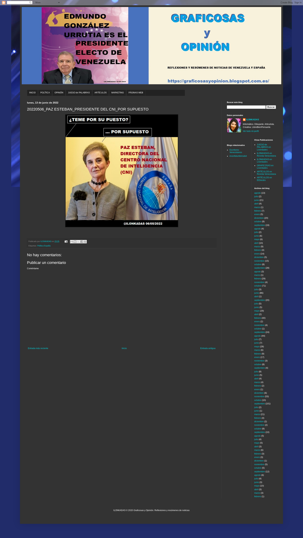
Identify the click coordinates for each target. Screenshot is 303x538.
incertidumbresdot (238, 156)
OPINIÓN (59, 92)
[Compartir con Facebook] (81, 241)
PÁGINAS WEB (136, 92)
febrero (257, 211)
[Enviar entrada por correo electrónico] (66, 241)
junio (256, 200)
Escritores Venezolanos (236, 151)
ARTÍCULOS (101, 92)
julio (256, 196)
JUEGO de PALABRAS (79, 92)
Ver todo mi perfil (251, 131)
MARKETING (117, 92)
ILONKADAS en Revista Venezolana (266, 154)
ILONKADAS (252, 119)
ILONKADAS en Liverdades (264, 160)
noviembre (259, 261)
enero (257, 214)
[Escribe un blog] (75, 241)
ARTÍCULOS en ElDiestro (264, 178)
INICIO (32, 92)
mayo (257, 239)
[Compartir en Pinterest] (85, 241)
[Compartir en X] (78, 241)
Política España (43, 246)
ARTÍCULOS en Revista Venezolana (266, 172)
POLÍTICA (45, 92)
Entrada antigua (208, 348)
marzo (257, 207)
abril (256, 203)
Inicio (124, 348)
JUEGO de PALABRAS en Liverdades (264, 147)
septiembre (259, 225)
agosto (257, 193)
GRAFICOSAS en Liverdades (265, 166)
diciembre (259, 218)
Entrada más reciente (38, 348)
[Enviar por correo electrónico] (71, 241)
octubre (257, 221)
